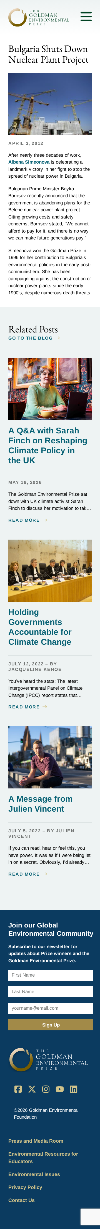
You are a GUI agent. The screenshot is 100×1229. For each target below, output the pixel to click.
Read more (24, 520)
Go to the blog (30, 338)
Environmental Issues (34, 1174)
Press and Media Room (35, 1141)
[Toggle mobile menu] (86, 17)
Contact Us (21, 1200)
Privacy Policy (25, 1187)
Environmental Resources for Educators (43, 1157)
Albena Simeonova (28, 162)
